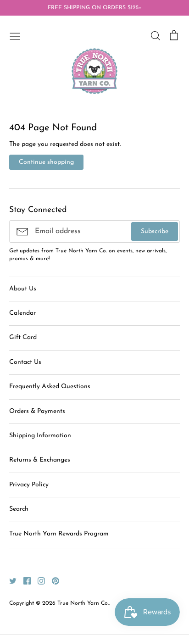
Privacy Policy (29, 484)
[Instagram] (38, 580)
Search (18, 509)
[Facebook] (24, 580)
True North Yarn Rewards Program (59, 533)
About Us (22, 288)
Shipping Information (40, 435)
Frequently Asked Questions (49, 386)
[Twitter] (9, 580)
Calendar (22, 313)
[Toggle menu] (15, 35)
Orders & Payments (37, 411)
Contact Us (25, 362)
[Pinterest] (52, 580)
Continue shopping (46, 162)
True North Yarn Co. (83, 603)
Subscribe (154, 231)
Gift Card (23, 337)
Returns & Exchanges (39, 460)
